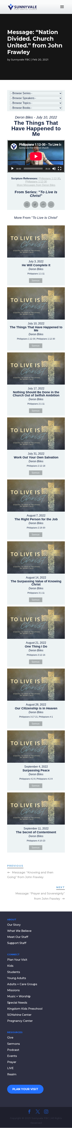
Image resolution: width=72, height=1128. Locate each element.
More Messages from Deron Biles (36, 185)
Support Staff (16, 943)
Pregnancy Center (20, 1021)
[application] (36, 156)
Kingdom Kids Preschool (24, 1008)
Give (10, 1037)
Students (13, 972)
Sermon (35, 280)
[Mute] (54, 168)
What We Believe (19, 930)
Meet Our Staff (17, 937)
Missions (13, 990)
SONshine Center (19, 1014)
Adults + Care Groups (22, 984)
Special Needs (17, 1002)
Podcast (13, 1050)
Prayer (11, 1062)
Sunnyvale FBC (20, 59)
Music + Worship (19, 996)
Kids (10, 965)
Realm (11, 1074)
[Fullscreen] (59, 168)
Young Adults (16, 978)
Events (12, 1056)
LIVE (10, 1068)
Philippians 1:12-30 (49, 178)
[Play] (12, 168)
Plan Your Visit (17, 959)
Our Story (14, 924)
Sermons (13, 1043)
